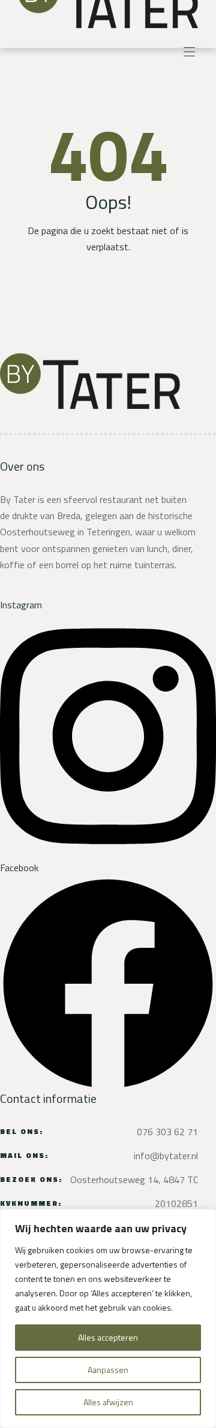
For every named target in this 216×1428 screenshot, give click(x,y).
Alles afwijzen (108, 1402)
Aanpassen (108, 1369)
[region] (108, 1318)
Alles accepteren (108, 1337)
